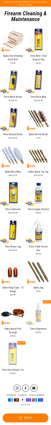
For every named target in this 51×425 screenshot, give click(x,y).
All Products (11, 395)
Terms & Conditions (36, 395)
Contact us (23, 395)
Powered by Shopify (26, 404)
